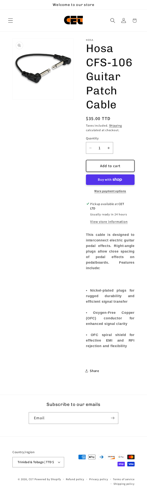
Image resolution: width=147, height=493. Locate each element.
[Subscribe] (112, 418)
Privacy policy (98, 479)
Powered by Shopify (47, 479)
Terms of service (124, 479)
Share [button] (94, 370)
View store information (108, 221)
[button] (10, 20)
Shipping (115, 125)
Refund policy (75, 479)
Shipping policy (124, 484)
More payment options (110, 191)
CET (31, 479)
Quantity (92, 138)
